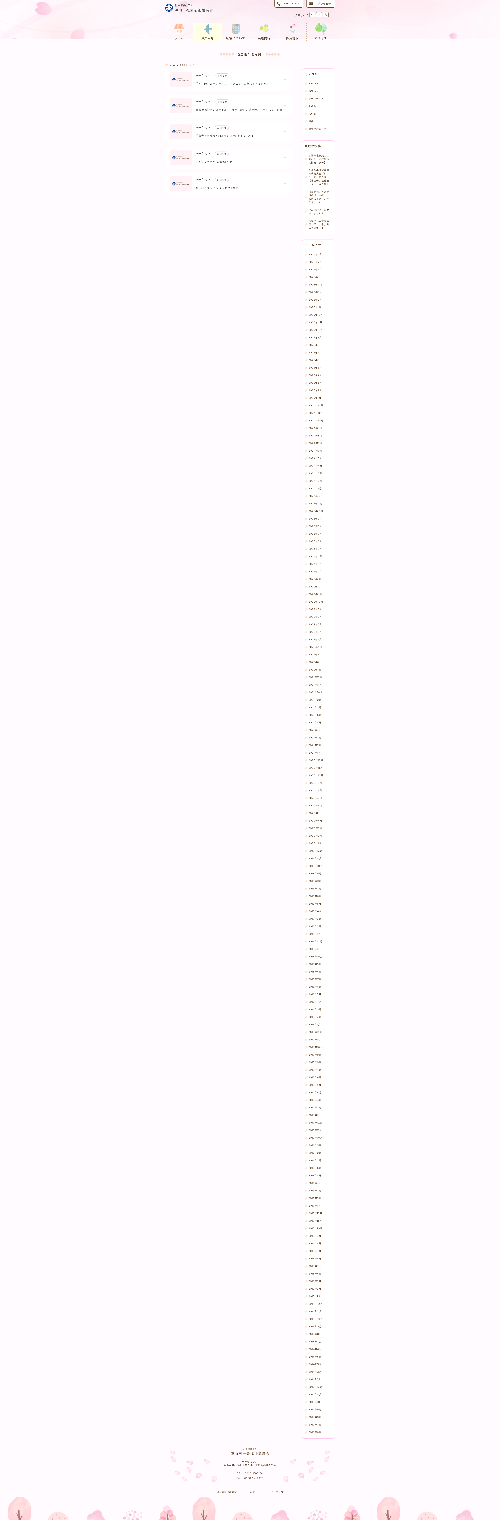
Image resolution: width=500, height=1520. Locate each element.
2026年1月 (315, 307)
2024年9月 (315, 428)
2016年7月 (315, 1160)
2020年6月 (315, 805)
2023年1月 (315, 579)
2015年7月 (315, 1251)
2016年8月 (315, 1152)
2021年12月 (316, 677)
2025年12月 (316, 314)
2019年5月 (315, 903)
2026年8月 (315, 254)
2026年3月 (315, 292)
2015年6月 (315, 1258)
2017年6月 (315, 1077)
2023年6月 (315, 541)
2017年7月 (315, 1069)
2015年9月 (315, 1236)
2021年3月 (315, 737)
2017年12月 (316, 1032)
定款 (252, 1492)
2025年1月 (315, 397)
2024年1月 (315, 488)
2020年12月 (316, 760)
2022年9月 (315, 609)
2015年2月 (315, 1288)
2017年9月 (315, 1054)
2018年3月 (315, 1009)
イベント (314, 83)
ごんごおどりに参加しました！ (319, 211)
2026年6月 (315, 269)
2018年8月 (315, 971)
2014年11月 (315, 1311)
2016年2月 (315, 1198)
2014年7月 (315, 1341)
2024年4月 (316, 465)
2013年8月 (315, 1417)
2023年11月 (316, 503)
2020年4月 (316, 820)
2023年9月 (315, 518)
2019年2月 (315, 926)
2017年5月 (315, 1085)
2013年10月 (316, 1402)
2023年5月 (315, 548)
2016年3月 (315, 1190)
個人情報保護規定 (226, 1492)
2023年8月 (315, 526)
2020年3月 (315, 828)
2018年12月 (316, 941)
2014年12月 (316, 1303)
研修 (311, 121)
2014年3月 (315, 1364)
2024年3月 (315, 473)
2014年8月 (315, 1334)
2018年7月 (315, 979)
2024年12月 (316, 405)
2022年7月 (315, 624)
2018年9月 (315, 964)
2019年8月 (315, 881)
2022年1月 (315, 669)
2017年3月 (315, 1100)
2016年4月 (315, 1183)
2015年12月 (315, 1213)
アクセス (320, 38)
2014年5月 (315, 1356)
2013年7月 (315, 1424)
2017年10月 (316, 1047)
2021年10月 (316, 692)
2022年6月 (315, 632)
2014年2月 (315, 1371)
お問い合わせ (323, 3)
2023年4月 (315, 556)
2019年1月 (315, 934)
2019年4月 (315, 911)
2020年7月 (315, 798)
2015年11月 (315, 1220)
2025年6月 (315, 360)
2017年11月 (315, 1039)
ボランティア (316, 98)
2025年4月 (315, 375)
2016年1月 (315, 1205)
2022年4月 (315, 647)
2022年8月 (315, 616)
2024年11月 (316, 413)
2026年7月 (315, 262)
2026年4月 (315, 284)
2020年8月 (315, 790)
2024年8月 (315, 435)
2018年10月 (316, 956)
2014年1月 (315, 1379)
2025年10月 (316, 330)
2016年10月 (316, 1137)
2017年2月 (315, 1107)
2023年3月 (315, 564)
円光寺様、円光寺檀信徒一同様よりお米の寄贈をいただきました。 (319, 197)
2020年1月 (315, 843)
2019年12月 (316, 850)
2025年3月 (315, 382)
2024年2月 (315, 481)
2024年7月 (315, 443)
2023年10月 (316, 511)
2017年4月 (315, 1092)
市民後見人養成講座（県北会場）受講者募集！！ (319, 224)
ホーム (179, 38)
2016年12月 (316, 1122)
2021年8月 (315, 699)
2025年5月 (315, 367)
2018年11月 (315, 949)
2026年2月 (315, 299)
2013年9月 (315, 1409)
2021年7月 (315, 707)
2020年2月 (315, 835)
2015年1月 (315, 1296)
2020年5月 (315, 813)
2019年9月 (315, 873)
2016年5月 (315, 1175)
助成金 (312, 106)
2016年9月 (315, 1145)
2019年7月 (315, 888)
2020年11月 (316, 767)
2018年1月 (315, 1024)
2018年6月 (315, 986)
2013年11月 (315, 1394)
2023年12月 (316, 496)
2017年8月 (315, 1062)
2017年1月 (315, 1115)
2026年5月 (315, 277)
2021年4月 (315, 730)
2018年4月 (315, 1001)
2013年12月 (316, 1387)
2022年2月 (315, 662)
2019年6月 (315, 896)
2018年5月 (315, 994)
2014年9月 (315, 1326)
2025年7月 (315, 352)
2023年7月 (315, 533)
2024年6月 (315, 450)
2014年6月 (315, 1349)
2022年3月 (315, 654)
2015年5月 (315, 1266)
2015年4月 (315, 1273)
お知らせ (207, 38)
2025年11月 (315, 322)
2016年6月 (315, 1168)
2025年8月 (315, 345)
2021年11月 (315, 684)
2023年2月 (315, 571)
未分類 (312, 113)
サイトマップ (276, 1492)
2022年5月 (315, 639)
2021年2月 (315, 745)
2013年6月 (315, 1432)
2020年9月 (315, 783)
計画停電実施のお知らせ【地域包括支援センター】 (319, 159)
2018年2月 (315, 1017)
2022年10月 (316, 601)
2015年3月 (315, 1281)
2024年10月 (316, 420)
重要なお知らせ (318, 128)
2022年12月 (316, 586)
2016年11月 (315, 1130)
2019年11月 (315, 858)
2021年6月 (315, 715)
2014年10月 (316, 1319)
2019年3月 (315, 918)
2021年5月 (315, 722)
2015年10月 (316, 1228)
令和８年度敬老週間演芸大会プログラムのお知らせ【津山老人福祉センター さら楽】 (319, 177)
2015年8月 (315, 1243)
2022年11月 (316, 594)
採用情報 (292, 38)
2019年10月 (316, 866)
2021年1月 (315, 752)
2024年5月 (315, 458)
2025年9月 (315, 337)
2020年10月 (316, 775)
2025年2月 (315, 390)
